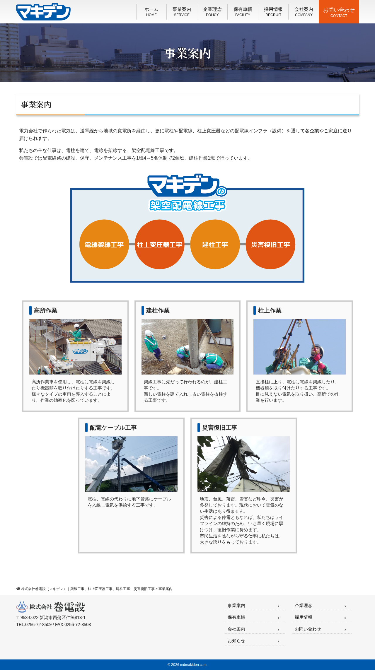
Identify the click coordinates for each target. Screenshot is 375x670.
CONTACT (339, 12)
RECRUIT (273, 12)
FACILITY (242, 12)
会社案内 (236, 628)
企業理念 (303, 605)
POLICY (212, 12)
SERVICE (182, 12)
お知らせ (236, 640)
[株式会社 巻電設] (43, 16)
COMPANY (303, 12)
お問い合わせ (308, 628)
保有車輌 (236, 617)
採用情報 (303, 617)
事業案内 (236, 605)
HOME (151, 12)
